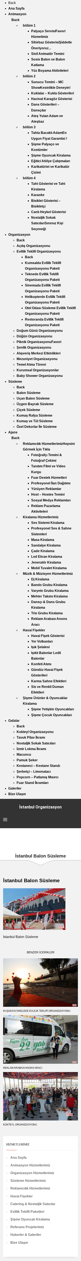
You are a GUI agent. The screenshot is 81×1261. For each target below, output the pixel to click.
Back (12, 3)
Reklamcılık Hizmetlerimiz (30, 1188)
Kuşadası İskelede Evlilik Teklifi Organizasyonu (36, 1010)
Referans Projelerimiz (27, 1227)
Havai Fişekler (21, 1196)
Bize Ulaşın (19, 1242)
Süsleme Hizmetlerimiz (28, 1180)
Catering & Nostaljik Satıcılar (32, 1204)
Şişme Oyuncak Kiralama (30, 1219)
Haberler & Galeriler (25, 1234)
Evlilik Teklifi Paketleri (27, 1211)
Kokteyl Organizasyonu (20, 1124)
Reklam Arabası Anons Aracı (22, 1067)
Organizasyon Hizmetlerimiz (32, 1173)
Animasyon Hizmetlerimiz (30, 1165)
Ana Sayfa (18, 1157)
